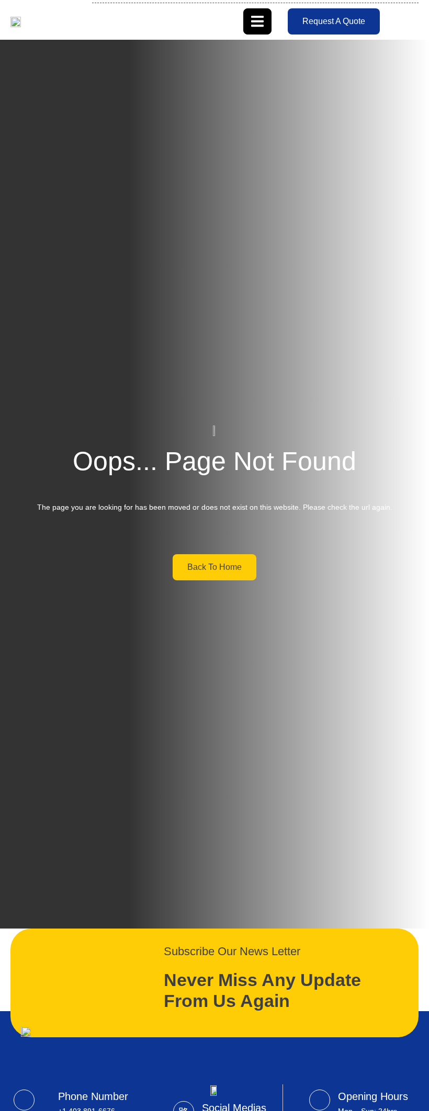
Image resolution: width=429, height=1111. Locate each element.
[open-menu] (257, 21)
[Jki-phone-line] (319, 1100)
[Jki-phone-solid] (24, 1100)
